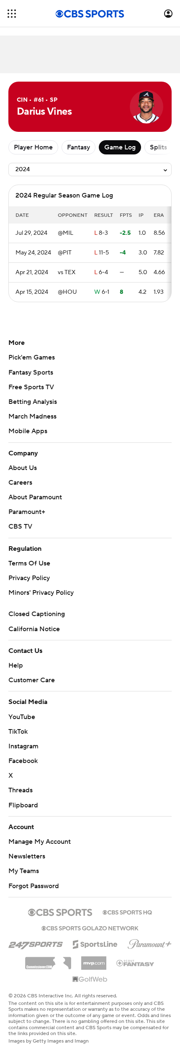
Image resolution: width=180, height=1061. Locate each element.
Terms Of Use (29, 563)
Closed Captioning (36, 614)
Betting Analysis (32, 402)
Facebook (23, 761)
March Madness (32, 416)
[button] (12, 13)
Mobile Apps (27, 431)
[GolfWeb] (90, 980)
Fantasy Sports (30, 372)
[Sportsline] (95, 943)
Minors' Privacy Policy (41, 592)
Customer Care (31, 680)
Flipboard (23, 805)
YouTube (21, 717)
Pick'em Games (31, 357)
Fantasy (78, 147)
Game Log (120, 147)
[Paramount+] (150, 942)
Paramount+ (26, 512)
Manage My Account (39, 841)
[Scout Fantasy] (135, 962)
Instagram (23, 746)
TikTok (18, 731)
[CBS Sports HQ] (127, 911)
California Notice (34, 629)
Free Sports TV (31, 387)
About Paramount (35, 497)
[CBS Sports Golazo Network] (90, 927)
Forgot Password (33, 886)
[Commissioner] (48, 960)
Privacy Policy (29, 578)
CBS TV (20, 526)
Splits (158, 147)
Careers (20, 482)
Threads (20, 790)
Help (15, 665)
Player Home (33, 147)
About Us (22, 468)
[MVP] (93, 960)
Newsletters (26, 856)
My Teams (23, 871)
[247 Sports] (35, 943)
